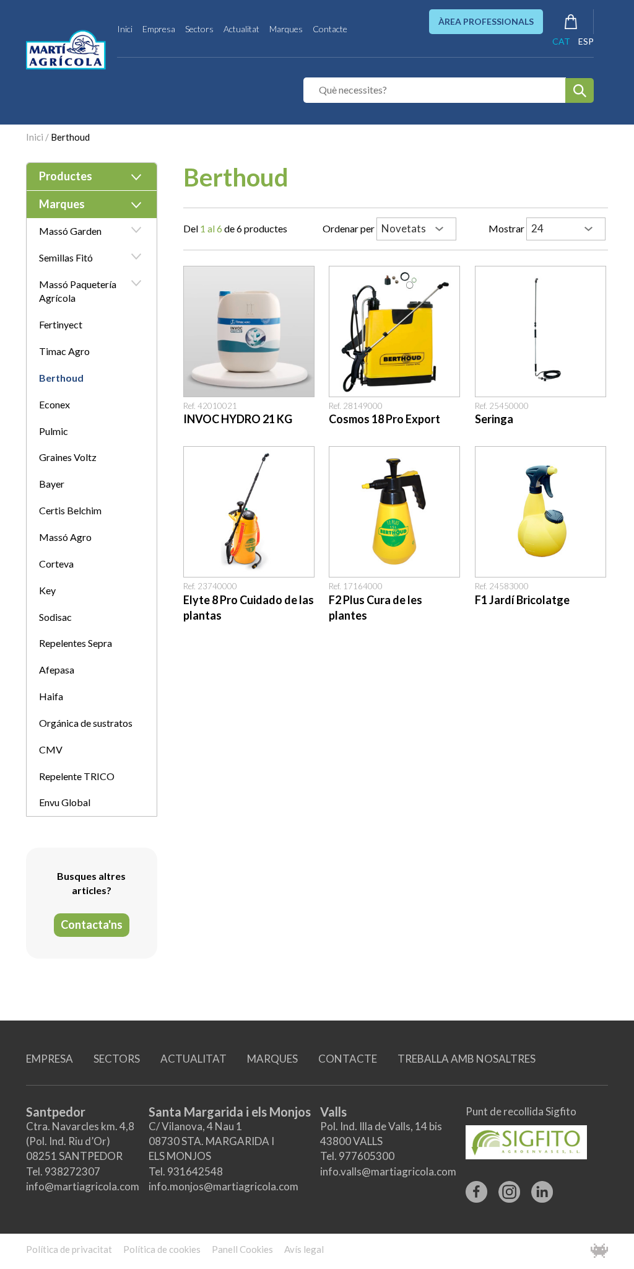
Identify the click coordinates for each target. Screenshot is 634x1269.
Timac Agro (64, 351)
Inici (124, 29)
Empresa (158, 29)
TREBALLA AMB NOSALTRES (466, 1058)
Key (47, 590)
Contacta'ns (92, 924)
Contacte (330, 29)
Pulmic (53, 431)
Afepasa (56, 669)
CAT (561, 41)
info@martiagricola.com (82, 1186)
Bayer (51, 484)
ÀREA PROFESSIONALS (486, 21)
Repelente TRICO (77, 776)
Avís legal (304, 1249)
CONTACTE (347, 1058)
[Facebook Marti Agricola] (476, 1187)
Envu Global (64, 802)
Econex (54, 404)
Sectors (199, 29)
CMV (51, 749)
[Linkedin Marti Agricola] (542, 1187)
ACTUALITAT (193, 1058)
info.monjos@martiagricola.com (223, 1186)
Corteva (56, 563)
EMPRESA (49, 1058)
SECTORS (116, 1058)
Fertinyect (60, 324)
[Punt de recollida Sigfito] (526, 1137)
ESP (586, 41)
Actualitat (241, 29)
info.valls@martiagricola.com (388, 1171)
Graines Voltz (68, 457)
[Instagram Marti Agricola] (509, 1187)
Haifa (51, 696)
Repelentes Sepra (75, 643)
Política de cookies (162, 1249)
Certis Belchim (70, 510)
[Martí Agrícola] (67, 49)
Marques (286, 29)
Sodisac (55, 617)
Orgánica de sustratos (85, 723)
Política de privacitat (69, 1249)
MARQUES (272, 1058)
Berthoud (70, 137)
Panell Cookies (242, 1249)
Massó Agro (65, 537)
